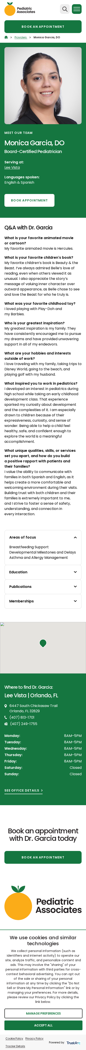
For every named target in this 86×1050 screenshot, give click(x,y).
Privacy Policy (34, 1038)
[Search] (65, 9)
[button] (43, 643)
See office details (21, 790)
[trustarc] (73, 1042)
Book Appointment (29, 200)
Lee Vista (12, 167)
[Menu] (77, 9)
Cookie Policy (14, 1038)
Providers (21, 37)
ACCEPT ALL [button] (43, 1025)
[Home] (6, 37)
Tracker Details (15, 1046)
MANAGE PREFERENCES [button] (43, 1013)
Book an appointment (43, 26)
